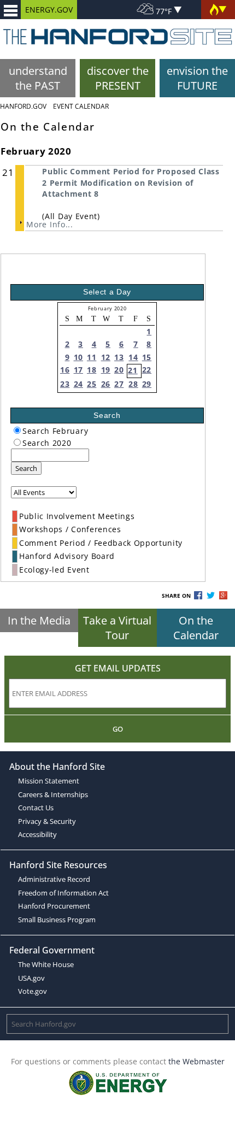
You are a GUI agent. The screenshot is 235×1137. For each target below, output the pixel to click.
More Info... (49, 224)
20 (119, 369)
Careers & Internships (53, 794)
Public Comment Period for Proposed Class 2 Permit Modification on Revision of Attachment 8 (130, 182)
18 (91, 369)
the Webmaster (196, 1061)
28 (133, 384)
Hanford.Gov (23, 106)
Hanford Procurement (54, 906)
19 (105, 369)
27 (119, 384)
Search (26, 468)
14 (133, 357)
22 (146, 369)
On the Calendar (196, 628)
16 (64, 369)
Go (118, 729)
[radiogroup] (17, 430)
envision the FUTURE (197, 78)
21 (132, 370)
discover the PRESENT (118, 78)
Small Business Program (57, 919)
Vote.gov (32, 991)
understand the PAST (38, 78)
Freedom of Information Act (63, 893)
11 (91, 357)
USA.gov (31, 978)
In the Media (39, 620)
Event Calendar (81, 106)
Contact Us (36, 807)
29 (146, 384)
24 (78, 384)
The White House (46, 964)
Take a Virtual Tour (117, 628)
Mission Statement (48, 781)
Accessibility (37, 834)
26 (105, 384)
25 (91, 384)
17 (78, 369)
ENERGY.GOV (49, 9)
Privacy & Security (47, 821)
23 (64, 384)
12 (105, 357)
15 (146, 357)
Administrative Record (54, 879)
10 (78, 357)
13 (119, 357)
